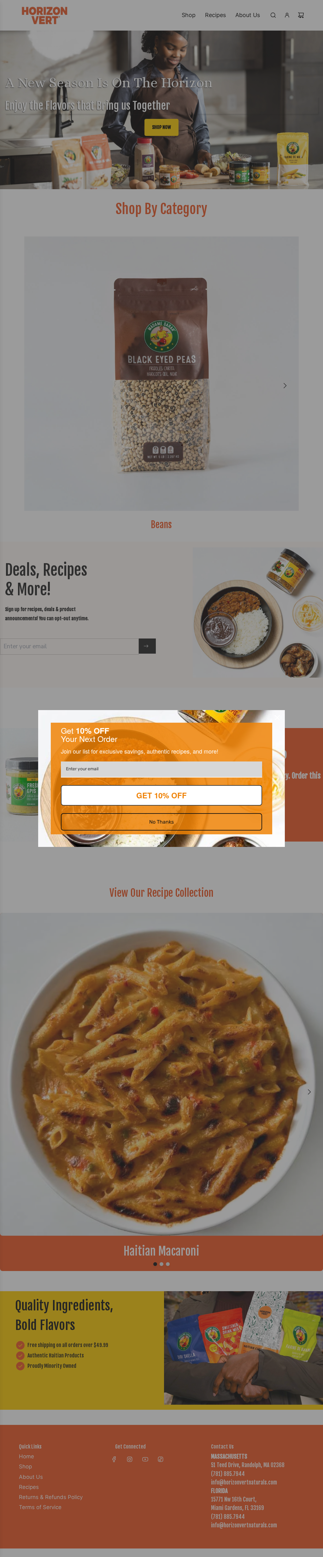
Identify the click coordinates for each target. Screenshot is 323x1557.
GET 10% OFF (161, 795)
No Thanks (161, 822)
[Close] (277, 717)
